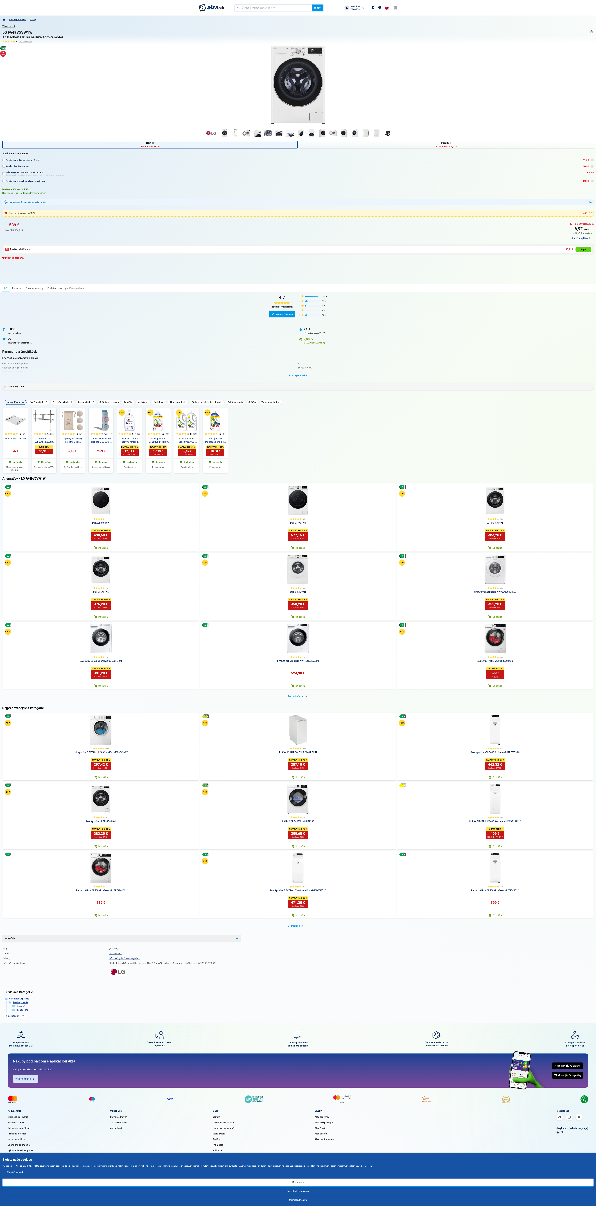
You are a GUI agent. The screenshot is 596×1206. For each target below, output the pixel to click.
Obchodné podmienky (19, 1145)
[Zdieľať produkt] (591, 32)
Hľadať (317, 8)
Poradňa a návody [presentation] (34, 288)
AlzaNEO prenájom (324, 1122)
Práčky (33, 19)
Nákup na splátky (16, 1139)
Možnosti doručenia (18, 1117)
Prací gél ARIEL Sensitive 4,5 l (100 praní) (158, 440)
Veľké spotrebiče (17, 19)
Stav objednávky (118, 1117)
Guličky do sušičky (72, 467)
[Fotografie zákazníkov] (387, 133)
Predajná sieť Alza (17, 1133)
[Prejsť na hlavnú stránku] (211, 8)
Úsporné (20, 1006)
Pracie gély (130, 467)
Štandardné (22, 1010)
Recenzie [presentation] (16, 288)
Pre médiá (217, 1145)
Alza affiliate (321, 1133)
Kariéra (216, 1139)
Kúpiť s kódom (16, 213)
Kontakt (216, 1117)
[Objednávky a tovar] (373, 8)
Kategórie (10, 938)
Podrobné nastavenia (298, 1191)
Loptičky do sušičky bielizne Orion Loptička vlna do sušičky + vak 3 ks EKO (72, 440)
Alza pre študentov (324, 1139)
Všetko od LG (8, 26)
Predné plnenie (20, 1002)
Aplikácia (217, 1150)
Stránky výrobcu (132, 958)
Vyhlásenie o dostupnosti (21, 1150)
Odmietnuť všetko (298, 1200)
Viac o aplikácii (23, 1079)
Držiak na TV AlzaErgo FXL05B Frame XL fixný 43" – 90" (44, 440)
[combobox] (273, 7)
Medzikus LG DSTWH (15, 438)
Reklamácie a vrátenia (19, 1128)
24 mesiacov (115, 953)
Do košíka (103, 548)
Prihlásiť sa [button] (355, 9)
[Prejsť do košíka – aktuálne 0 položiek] (395, 8)
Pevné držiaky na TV (44, 467)
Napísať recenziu (284, 314)
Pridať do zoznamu (14, 258)
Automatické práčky (19, 998)
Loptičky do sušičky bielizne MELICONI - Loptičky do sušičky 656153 (101, 440)
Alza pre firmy (322, 1117)
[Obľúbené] (380, 8)
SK (562, 1132)
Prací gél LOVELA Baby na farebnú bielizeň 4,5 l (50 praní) (129, 440)
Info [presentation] (6, 288)
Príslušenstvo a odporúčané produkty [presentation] (65, 288)
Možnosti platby (16, 1122)
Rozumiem (298, 1182)
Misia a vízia (218, 1133)
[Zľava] (122, 412)
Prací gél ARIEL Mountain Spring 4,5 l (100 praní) (215, 440)
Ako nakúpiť (116, 1128)
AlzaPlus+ (320, 1128)
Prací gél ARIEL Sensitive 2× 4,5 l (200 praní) (186, 440)
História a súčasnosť (223, 1128)
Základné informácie (223, 1122)
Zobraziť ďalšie (295, 696)
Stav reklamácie (118, 1122)
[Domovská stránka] (3, 19)
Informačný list (116, 958)
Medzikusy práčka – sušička (15, 468)
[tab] (6, 288)
